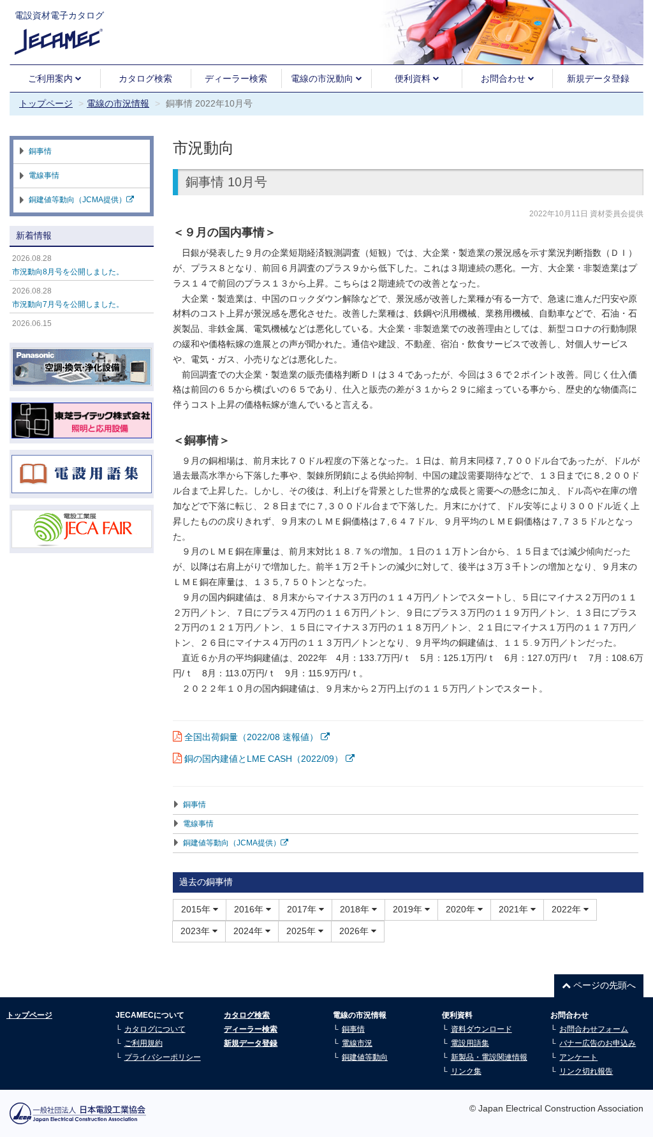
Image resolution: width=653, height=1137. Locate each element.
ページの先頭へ (603, 985)
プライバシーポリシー (162, 1057)
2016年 (250, 909)
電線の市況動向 (323, 78)
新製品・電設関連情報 (489, 1057)
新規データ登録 (598, 78)
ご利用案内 (51, 78)
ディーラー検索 (236, 78)
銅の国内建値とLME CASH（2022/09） (265, 759)
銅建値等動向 (365, 1057)
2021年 (515, 909)
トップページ (46, 103)
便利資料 (414, 78)
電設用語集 (470, 1043)
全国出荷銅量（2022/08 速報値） (252, 737)
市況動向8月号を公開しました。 (68, 271)
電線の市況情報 (118, 103)
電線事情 (198, 823)
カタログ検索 (145, 78)
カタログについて (155, 1029)
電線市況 (357, 1043)
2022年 (567, 909)
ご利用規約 (143, 1043)
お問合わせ (504, 78)
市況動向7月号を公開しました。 (68, 304)
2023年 (196, 931)
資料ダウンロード (481, 1029)
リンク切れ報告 (586, 1071)
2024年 (249, 931)
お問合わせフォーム (593, 1029)
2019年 (409, 909)
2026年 (355, 931)
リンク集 (466, 1071)
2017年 (303, 909)
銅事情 (194, 804)
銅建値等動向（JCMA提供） (232, 842)
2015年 (197, 909)
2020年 (462, 909)
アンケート (578, 1057)
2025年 (302, 931)
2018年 (356, 909)
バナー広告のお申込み (597, 1043)
